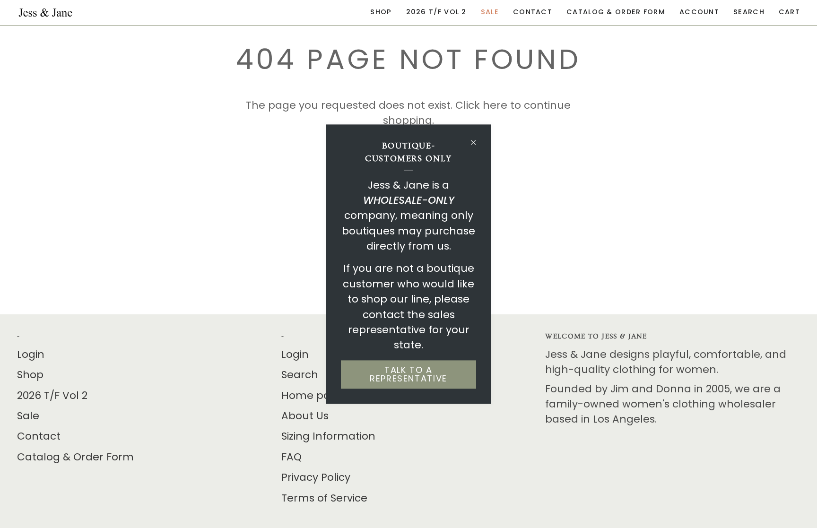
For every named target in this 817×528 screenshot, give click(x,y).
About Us (305, 415)
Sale (28, 415)
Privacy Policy (315, 477)
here (495, 105)
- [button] (18, 336)
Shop (30, 374)
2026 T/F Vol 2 (52, 395)
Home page (312, 395)
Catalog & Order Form (75, 457)
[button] (381, 12)
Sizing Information (328, 436)
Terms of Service (324, 498)
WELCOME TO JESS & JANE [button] (596, 336)
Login (30, 354)
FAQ (291, 457)
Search (299, 374)
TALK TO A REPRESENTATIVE (408, 374)
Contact (39, 436)
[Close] (477, 138)
